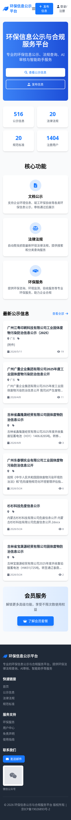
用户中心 (9, 728)
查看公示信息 (37, 72)
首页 (6, 687)
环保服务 (9, 722)
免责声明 (9, 734)
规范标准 (9, 704)
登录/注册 (63, 9)
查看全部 (58, 314)
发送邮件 (16, 759)
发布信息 (45, 9)
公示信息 (9, 692)
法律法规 (9, 698)
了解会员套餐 (38, 621)
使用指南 (9, 739)
